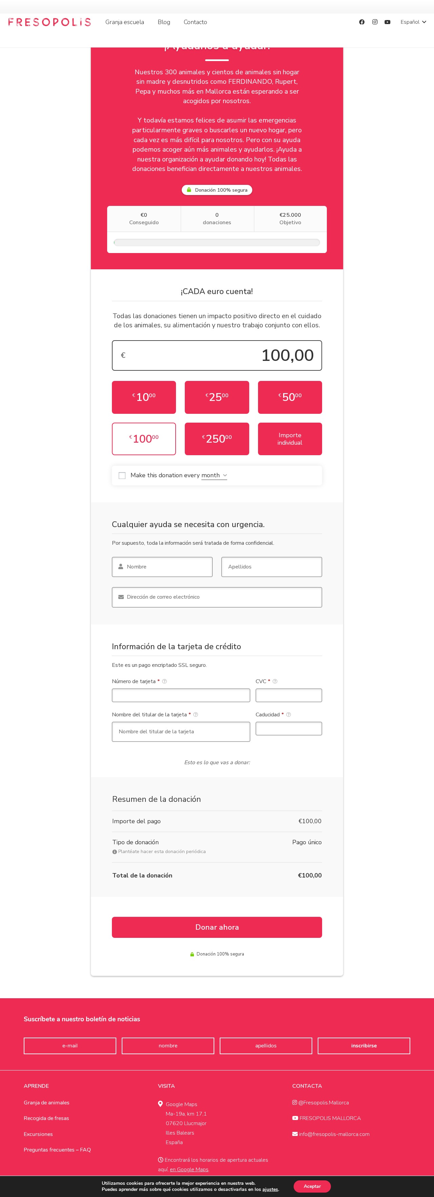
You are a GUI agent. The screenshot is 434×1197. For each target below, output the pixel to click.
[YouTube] (387, 22)
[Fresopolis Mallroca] (49, 22)
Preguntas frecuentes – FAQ (57, 1150)
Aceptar (312, 1186)
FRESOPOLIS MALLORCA (329, 1118)
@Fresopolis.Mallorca (323, 1102)
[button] (147, 22)
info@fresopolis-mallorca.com (334, 1134)
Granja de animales (47, 1102)
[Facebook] (361, 22)
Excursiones (38, 1134)
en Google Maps (189, 1169)
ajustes (270, 1189)
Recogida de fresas (46, 1118)
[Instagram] (374, 22)
